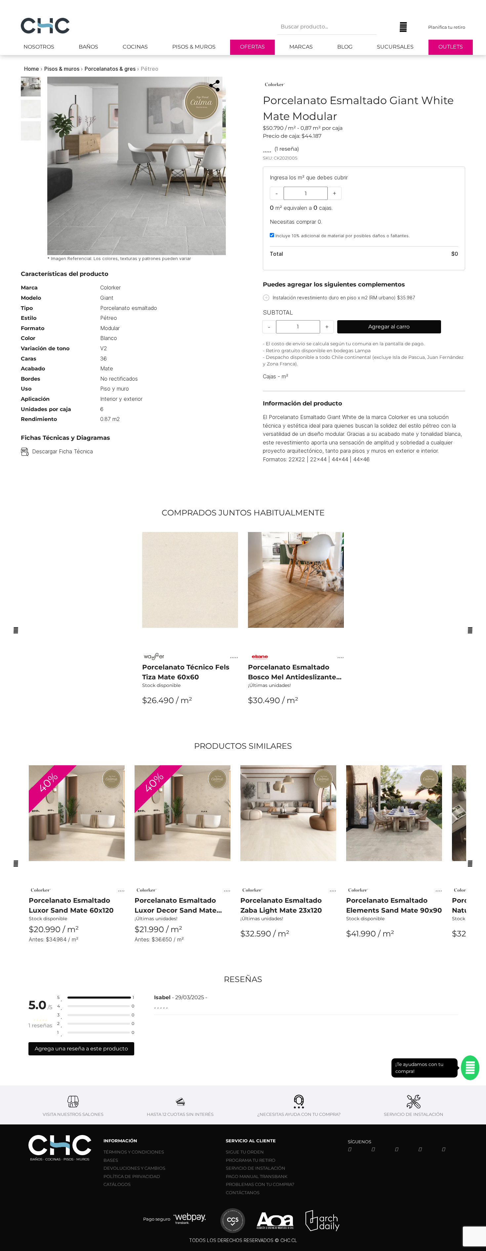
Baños (88, 47)
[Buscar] (386, 27)
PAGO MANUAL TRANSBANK (256, 1176)
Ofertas (252, 47)
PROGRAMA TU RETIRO (250, 1160)
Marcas (301, 47)
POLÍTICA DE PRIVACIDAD (131, 1176)
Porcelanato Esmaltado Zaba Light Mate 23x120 (281, 905)
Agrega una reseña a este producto (81, 1048)
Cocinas (135, 47)
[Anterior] (16, 630)
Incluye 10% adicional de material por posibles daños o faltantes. (342, 235)
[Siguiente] (470, 630)
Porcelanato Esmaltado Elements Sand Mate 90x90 (394, 905)
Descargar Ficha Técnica (62, 451)
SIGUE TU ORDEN (245, 1152)
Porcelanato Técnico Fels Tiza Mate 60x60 (185, 672)
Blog (344, 47)
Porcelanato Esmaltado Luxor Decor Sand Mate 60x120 (176, 905)
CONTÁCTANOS (243, 1192)
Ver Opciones (190, 718)
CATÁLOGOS (117, 1184)
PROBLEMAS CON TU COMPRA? (260, 1184)
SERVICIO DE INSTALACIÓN (255, 1168)
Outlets (450, 47)
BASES (110, 1160)
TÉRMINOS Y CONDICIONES (133, 1152)
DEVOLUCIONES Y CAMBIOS (134, 1168)
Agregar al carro (389, 326)
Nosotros (38, 47)
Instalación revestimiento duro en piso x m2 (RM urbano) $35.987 (344, 297)
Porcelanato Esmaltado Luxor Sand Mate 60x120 (71, 905)
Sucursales (395, 47)
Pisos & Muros (194, 47)
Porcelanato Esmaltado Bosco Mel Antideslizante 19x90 (292, 672)
